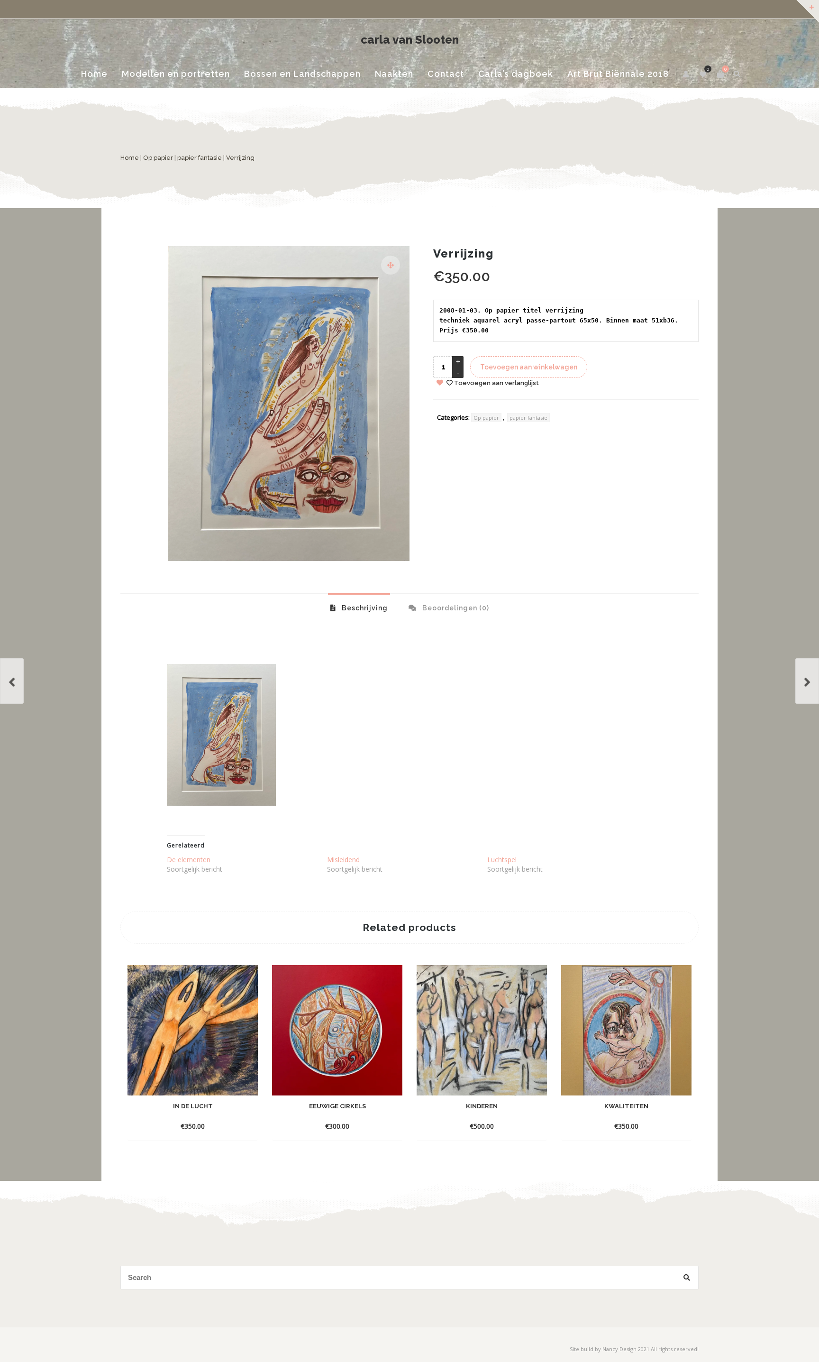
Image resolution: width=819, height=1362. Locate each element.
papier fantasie (199, 157)
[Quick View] (241, 1111)
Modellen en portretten (176, 74)
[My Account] (686, 74)
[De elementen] (807, 681)
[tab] (359, 607)
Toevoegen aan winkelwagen (528, 367)
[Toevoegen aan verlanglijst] (193, 1126)
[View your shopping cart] (720, 74)
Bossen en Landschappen (302, 74)
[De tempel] (12, 681)
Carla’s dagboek (515, 74)
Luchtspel (502, 859)
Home (94, 74)
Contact (446, 74)
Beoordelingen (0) (454, 608)
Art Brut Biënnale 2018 (618, 74)
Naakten (394, 74)
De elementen (188, 859)
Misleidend (343, 859)
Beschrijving (364, 608)
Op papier (158, 157)
